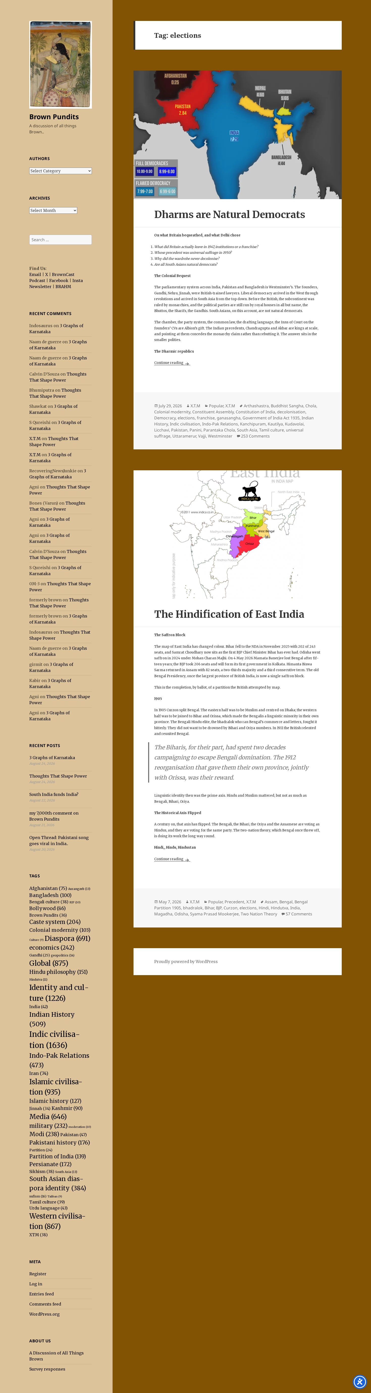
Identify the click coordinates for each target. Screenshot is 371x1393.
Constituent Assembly (213, 412)
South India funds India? (53, 794)
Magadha (163, 914)
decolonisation (291, 412)
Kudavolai (294, 424)
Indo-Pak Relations (220, 424)
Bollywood (47, 908)
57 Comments (299, 914)
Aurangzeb (79, 889)
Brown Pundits (54, 116)
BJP (75, 902)
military (48, 1125)
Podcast (37, 280)
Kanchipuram (253, 424)
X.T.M (35, 438)
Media (48, 1116)
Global (48, 963)
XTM (38, 1234)
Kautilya (275, 424)
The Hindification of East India (229, 614)
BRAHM (63, 286)
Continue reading (172, 363)
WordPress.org (44, 1314)
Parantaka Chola (219, 430)
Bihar (209, 908)
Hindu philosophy (58, 972)
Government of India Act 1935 (271, 418)
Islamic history (55, 1101)
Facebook (58, 280)
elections (186, 418)
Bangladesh (50, 895)
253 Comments (255, 436)
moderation (80, 1127)
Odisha (181, 914)
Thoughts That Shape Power (58, 776)
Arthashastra (256, 406)
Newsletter (40, 286)
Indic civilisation (185, 424)
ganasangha (229, 418)
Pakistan (73, 1134)
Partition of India (57, 1156)
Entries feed (41, 1293)
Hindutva (38, 979)
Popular (216, 406)
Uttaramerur (184, 436)
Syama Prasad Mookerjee (214, 914)
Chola (310, 406)
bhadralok (193, 908)
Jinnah (39, 1108)
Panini (195, 430)
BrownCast (63, 274)
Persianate (50, 1164)
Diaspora (68, 938)
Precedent (234, 902)
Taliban (54, 1196)
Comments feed (45, 1304)
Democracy (165, 418)
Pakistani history (59, 1142)
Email (35, 274)
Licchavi (161, 430)
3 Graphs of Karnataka (52, 757)
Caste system (55, 922)
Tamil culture (47, 1202)
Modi (44, 1134)
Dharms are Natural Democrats (229, 214)
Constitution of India (255, 412)
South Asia (66, 1172)
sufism (37, 1196)
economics (51, 947)
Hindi (264, 908)
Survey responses (47, 1369)
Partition (40, 1150)
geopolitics (62, 955)
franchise (206, 418)
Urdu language (48, 1208)
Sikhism (41, 1171)
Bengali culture (48, 902)
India (38, 1006)
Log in (35, 1283)
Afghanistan (48, 888)
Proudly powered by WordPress (186, 961)
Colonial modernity (60, 930)
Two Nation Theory (259, 914)
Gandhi (39, 955)
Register (37, 1273)
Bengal (286, 902)
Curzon (230, 908)
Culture (36, 940)
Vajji (202, 436)
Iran (38, 1073)
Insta (77, 280)
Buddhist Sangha (287, 406)
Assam (271, 902)
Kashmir (67, 1108)
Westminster (220, 436)
